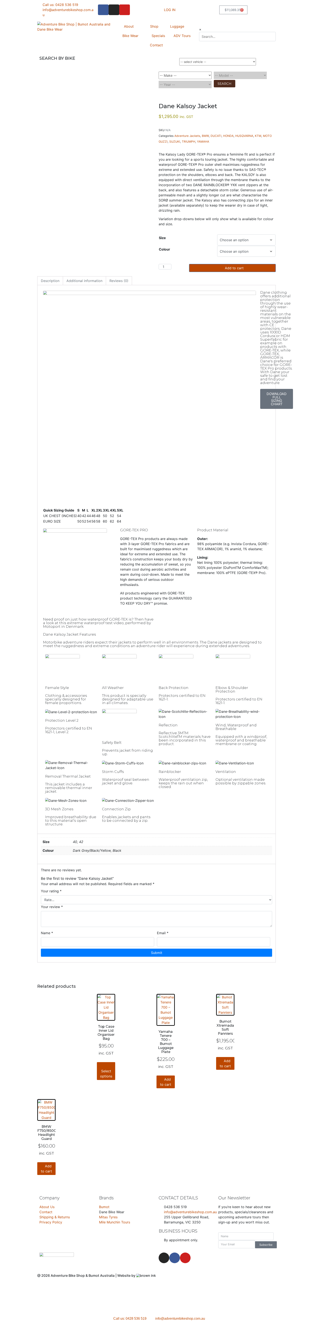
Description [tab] (50, 281)
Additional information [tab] (84, 281)
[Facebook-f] (103, 9)
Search (224, 85)
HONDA (228, 136)
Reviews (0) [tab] (118, 281)
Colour (164, 249)
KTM (258, 136)
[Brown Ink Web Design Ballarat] (146, 1275)
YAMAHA (203, 141)
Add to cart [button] (165, 1082)
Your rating (51, 891)
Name (47, 933)
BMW (205, 136)
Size (162, 238)
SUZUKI (174, 141)
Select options (106, 1073)
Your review (52, 907)
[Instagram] (114, 9)
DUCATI (216, 136)
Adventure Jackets (187, 136)
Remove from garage (251, 67)
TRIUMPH (188, 141)
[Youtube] (124, 9)
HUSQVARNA (244, 136)
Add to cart (234, 268)
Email (162, 933)
